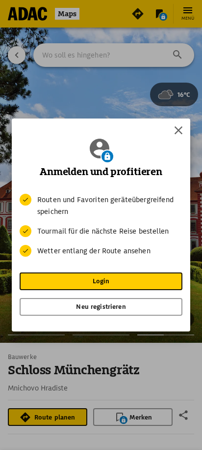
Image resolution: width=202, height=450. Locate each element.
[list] (101, 225)
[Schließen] (178, 130)
